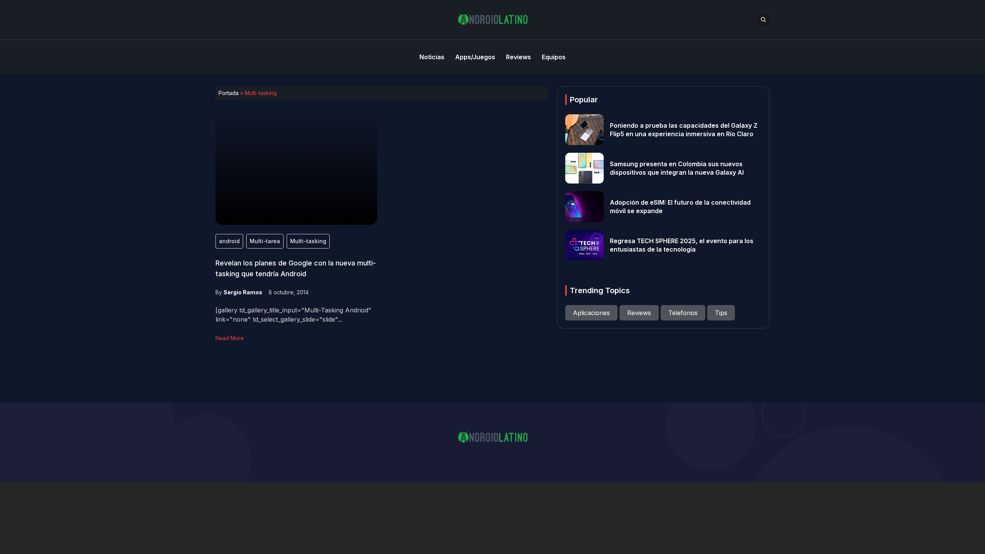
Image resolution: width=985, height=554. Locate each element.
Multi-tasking (308, 241)
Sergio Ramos (243, 292)
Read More (229, 338)
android (229, 241)
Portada (229, 93)
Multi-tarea (265, 241)
